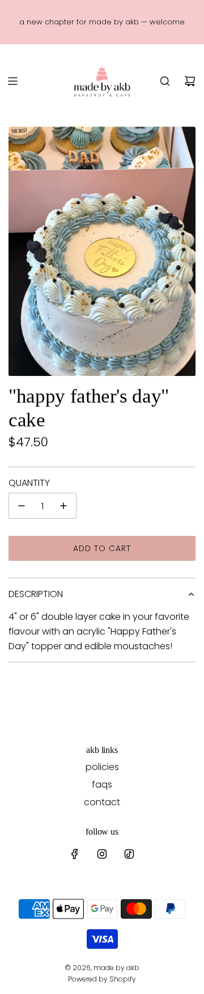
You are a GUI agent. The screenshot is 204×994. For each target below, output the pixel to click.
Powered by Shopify (102, 979)
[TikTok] (129, 853)
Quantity (29, 482)
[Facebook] (74, 853)
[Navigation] (12, 81)
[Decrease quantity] (21, 505)
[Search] (164, 81)
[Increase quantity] (63, 505)
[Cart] (189, 81)
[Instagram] (102, 853)
